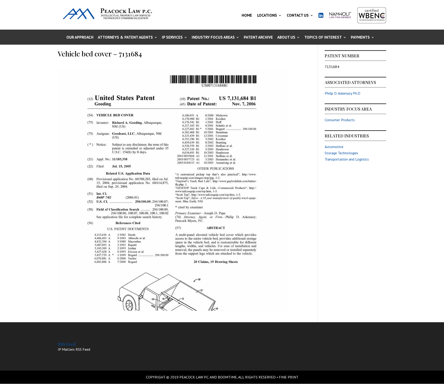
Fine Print (288, 377)
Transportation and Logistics (347, 159)
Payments (360, 37)
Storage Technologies (341, 153)
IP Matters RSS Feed (74, 349)
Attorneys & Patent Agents (125, 37)
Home (247, 15)
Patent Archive (258, 37)
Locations (267, 15)
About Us (286, 37)
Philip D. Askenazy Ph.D (342, 93)
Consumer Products (340, 120)
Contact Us (298, 15)
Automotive (334, 146)
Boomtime (227, 377)
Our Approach (79, 37)
